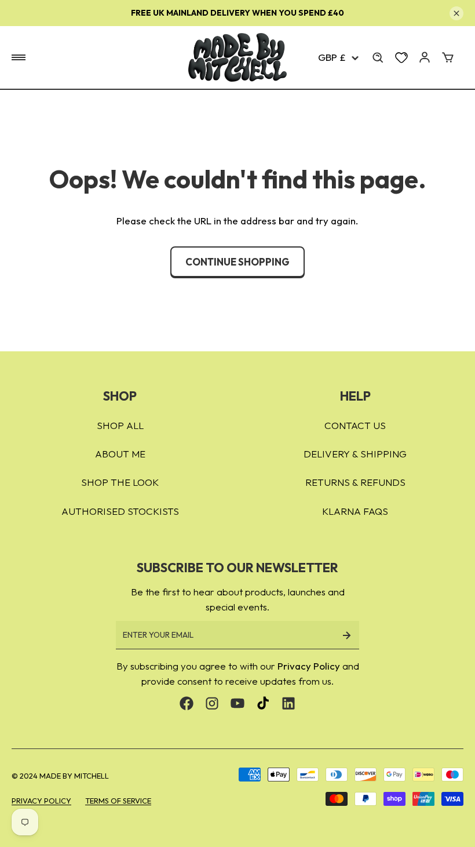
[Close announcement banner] (456, 13)
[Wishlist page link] (401, 57)
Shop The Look (120, 482)
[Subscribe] (346, 635)
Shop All (120, 425)
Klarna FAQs (355, 511)
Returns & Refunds (355, 482)
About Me (120, 454)
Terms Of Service (118, 800)
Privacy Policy (308, 666)
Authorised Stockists (120, 511)
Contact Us (355, 425)
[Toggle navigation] (18, 57)
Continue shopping (237, 262)
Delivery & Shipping (355, 454)
